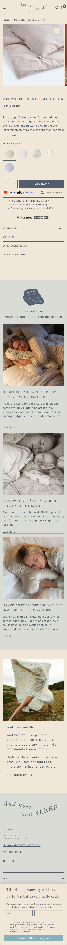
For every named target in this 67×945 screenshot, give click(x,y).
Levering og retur (15, 254)
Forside (7, 20)
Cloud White (23, 154)
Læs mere (9, 135)
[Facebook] (6, 861)
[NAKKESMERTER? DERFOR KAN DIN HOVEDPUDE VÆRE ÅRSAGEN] (33, 568)
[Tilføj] (14, 184)
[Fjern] (5, 184)
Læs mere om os (19, 774)
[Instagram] (15, 861)
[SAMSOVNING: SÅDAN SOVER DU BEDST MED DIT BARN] (33, 464)
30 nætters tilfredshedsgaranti (29, 201)
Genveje (8, 878)
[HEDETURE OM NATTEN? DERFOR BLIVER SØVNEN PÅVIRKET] (33, 355)
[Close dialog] (64, 887)
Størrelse (10, 228)
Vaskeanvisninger (15, 245)
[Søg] (57, 7)
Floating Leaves (36, 154)
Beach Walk (9, 154)
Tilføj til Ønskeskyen (54, 193)
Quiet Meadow (50, 154)
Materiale (9, 237)
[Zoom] (57, 31)
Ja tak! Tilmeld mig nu (33, 938)
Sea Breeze (9, 167)
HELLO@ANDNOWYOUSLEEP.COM (21, 845)
